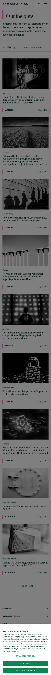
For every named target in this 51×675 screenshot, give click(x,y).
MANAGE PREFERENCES (25, 656)
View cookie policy (14, 651)
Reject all (25, 663)
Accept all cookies (25, 670)
